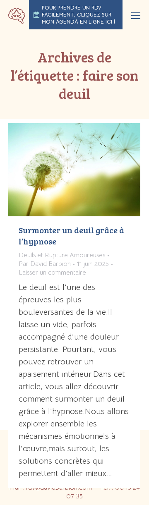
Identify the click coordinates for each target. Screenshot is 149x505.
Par (45, 264)
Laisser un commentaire (52, 272)
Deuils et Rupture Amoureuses (62, 255)
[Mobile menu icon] (136, 16)
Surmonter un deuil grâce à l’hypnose (71, 235)
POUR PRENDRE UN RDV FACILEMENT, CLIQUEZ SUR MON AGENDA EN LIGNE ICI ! (78, 14)
